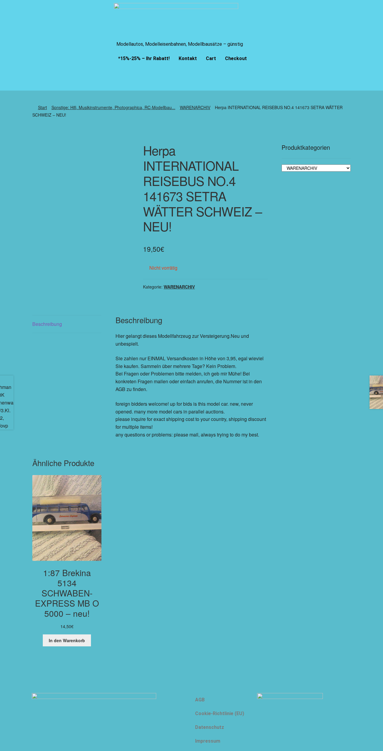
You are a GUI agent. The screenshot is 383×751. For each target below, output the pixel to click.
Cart (211, 58)
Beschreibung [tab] (47, 323)
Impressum (207, 741)
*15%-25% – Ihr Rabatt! (144, 58)
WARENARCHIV (195, 107)
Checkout (236, 58)
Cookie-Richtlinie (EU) (219, 713)
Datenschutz (209, 727)
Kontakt (188, 58)
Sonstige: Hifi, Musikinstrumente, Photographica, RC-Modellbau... (113, 107)
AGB (200, 700)
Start (42, 107)
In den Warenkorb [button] (67, 640)
